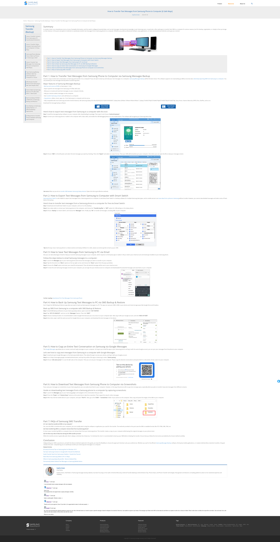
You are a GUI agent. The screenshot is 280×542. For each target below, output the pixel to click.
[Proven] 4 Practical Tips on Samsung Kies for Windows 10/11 (60, 449)
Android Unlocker (142, 524)
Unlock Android (196, 526)
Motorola (206, 524)
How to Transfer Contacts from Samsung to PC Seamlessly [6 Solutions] (33, 38)
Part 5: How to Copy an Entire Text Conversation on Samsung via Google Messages (72, 66)
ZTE (237, 524)
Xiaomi (215, 524)
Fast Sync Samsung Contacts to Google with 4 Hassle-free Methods (61, 452)
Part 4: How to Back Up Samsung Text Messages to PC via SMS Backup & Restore (72, 64)
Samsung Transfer (104, 527)
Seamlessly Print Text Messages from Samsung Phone (67, 298)
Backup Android (142, 530)
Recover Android (142, 531)
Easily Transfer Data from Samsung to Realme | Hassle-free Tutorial (61, 454)
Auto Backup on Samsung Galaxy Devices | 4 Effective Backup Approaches (33, 108)
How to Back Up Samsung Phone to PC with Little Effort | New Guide (33, 91)
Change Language (30, 529)
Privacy (67, 527)
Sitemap (68, 530)
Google (240, 524)
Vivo (248, 524)
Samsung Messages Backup (137, 79)
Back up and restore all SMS (51, 86)
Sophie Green (136, 15)
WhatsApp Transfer (143, 529)
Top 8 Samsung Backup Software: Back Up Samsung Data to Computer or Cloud (32, 74)
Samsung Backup (104, 524)
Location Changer (142, 526)
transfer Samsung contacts (54, 96)
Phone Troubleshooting (229, 524)
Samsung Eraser (104, 529)
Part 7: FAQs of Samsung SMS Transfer (59, 69)
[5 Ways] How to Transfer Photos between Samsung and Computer (33, 117)
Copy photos (47, 98)
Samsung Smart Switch (49, 198)
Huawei (211, 524)
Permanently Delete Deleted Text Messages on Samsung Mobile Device (62, 461)
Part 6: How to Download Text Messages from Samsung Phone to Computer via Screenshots (75, 67)
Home (25, 21)
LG (186, 524)
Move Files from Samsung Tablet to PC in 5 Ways (56, 456)
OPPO (244, 524)
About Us (242, 4)
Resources (231, 4)
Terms (67, 529)
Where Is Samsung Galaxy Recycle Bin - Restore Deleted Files (59, 459)
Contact (67, 526)
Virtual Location (220, 526)
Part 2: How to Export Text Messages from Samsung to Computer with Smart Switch (72, 60)
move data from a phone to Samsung (168, 198)
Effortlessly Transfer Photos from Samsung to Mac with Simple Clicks (33, 83)
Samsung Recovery (104, 526)
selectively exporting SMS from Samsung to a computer (208, 79)
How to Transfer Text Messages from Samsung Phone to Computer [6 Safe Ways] (33, 64)
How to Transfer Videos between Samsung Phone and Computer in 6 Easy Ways (33, 47)
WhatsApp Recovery (105, 531)
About (67, 524)
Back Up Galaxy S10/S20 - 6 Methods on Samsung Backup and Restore (33, 99)
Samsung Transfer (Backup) (42, 21)
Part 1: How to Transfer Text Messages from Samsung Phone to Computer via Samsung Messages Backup (79, 58)
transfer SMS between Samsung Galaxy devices (73, 191)
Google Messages (50, 349)
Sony (202, 524)
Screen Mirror (141, 527)
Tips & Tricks (235, 526)
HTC (199, 524)
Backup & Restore (104, 530)
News (241, 526)
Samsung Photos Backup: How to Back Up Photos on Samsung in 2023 (33, 56)
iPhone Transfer (211, 526)
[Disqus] (135, 497)
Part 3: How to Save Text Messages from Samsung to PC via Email (67, 62)
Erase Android (188, 526)
